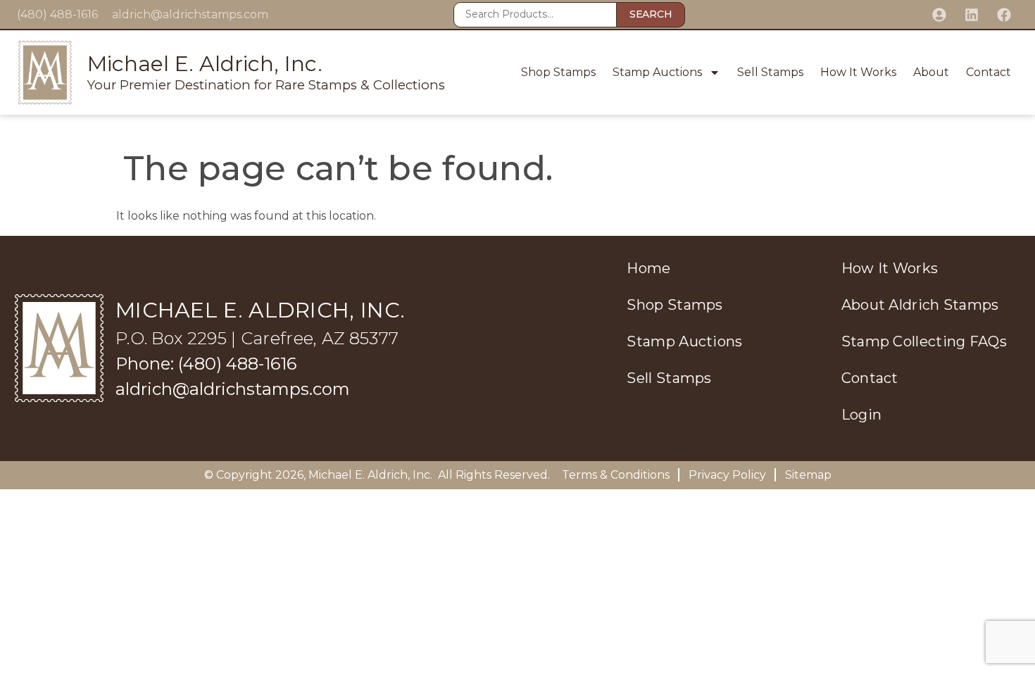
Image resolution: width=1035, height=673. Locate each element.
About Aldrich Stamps (920, 304)
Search (650, 14)
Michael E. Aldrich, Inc (369, 475)
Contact (988, 72)
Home (648, 268)
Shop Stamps (558, 72)
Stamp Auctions (657, 72)
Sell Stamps (770, 72)
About (931, 72)
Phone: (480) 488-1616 (205, 363)
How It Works (858, 72)
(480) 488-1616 (57, 14)
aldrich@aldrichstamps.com (190, 14)
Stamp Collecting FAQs (924, 341)
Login (861, 414)
